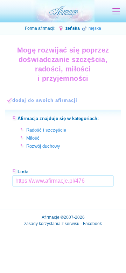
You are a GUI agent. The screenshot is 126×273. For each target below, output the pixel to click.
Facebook (92, 223)
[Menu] (116, 11)
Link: (23, 171)
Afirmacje (50, 217)
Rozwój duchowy (43, 146)
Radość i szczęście (46, 130)
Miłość (33, 138)
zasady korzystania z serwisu (51, 223)
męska (94, 28)
